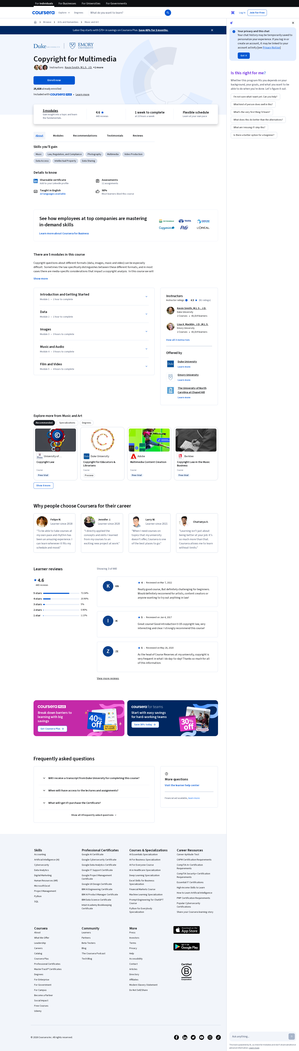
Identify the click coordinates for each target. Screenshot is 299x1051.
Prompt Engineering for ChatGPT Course (146, 901)
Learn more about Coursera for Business (64, 233)
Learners (86, 932)
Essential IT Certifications (190, 882)
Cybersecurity (41, 865)
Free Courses (41, 1006)
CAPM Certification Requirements (194, 859)
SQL (36, 901)
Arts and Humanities (68, 22)
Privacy (133, 948)
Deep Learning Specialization (144, 875)
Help (131, 953)
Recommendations (85, 136)
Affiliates (133, 979)
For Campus (40, 990)
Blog (84, 948)
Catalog (38, 953)
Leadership (40, 943)
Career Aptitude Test (188, 854)
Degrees (38, 974)
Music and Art (92, 22)
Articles (133, 969)
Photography (94, 154)
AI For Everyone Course (141, 865)
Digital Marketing (43, 875)
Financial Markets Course (142, 889)
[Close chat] (293, 23)
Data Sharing (88, 161)
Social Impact (41, 1000)
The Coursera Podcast (93, 953)
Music (39, 154)
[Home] (35, 22)
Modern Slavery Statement (143, 985)
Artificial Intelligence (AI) (46, 859)
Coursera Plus (41, 959)
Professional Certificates (47, 964)
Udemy (38, 1011)
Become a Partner (43, 995)
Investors (134, 938)
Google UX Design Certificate (97, 884)
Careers (38, 948)
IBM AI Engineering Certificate (97, 889)
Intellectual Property (65, 161)
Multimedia (113, 154)
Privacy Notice (271, 48)
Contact (133, 964)
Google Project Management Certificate (97, 877)
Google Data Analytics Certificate (99, 865)
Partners (86, 938)
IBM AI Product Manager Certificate (100, 894)
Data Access (42, 161)
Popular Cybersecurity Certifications (188, 905)
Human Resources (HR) (46, 880)
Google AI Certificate (93, 854)
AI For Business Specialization (144, 859)
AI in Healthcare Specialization (145, 870)
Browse (47, 22)
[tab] (44, 423)
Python (38, 896)
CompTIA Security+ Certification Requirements (193, 875)
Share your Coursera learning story (195, 912)
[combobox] (122, 13)
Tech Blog (87, 959)
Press (132, 932)
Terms (132, 943)
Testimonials (115, 136)
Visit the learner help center (182, 785)
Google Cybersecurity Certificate (99, 859)
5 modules (50, 110)
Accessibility (136, 959)
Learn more (82, 94)
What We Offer (41, 938)
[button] (79, 13)
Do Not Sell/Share (138, 990)
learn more (194, 798)
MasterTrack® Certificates (48, 969)
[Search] (168, 13)
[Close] (212, 30)
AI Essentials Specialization (143, 854)
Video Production (133, 154)
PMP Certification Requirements (193, 898)
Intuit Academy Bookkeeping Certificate (97, 906)
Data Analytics (41, 870)
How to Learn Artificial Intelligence (194, 893)
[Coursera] (43, 13)
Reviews (138, 136)
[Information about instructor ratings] (186, 300)
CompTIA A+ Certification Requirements (190, 866)
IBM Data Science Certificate (96, 900)
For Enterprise (41, 979)
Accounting (40, 854)
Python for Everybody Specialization (140, 910)
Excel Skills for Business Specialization (141, 882)
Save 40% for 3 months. (153, 30)
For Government (42, 985)
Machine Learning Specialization (146, 894)
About (39, 136)
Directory (134, 974)
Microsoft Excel (42, 886)
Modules (58, 136)
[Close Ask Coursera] (233, 13)
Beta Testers (88, 943)
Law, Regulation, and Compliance (65, 154)
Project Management (45, 891)
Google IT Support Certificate (97, 870)
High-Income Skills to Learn (191, 887)
